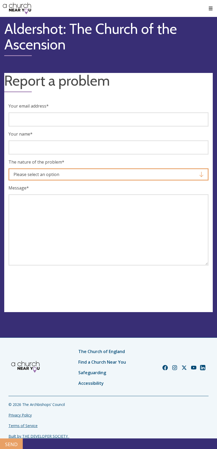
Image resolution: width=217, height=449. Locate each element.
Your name (20, 134)
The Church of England (101, 351)
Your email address (28, 106)
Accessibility (91, 383)
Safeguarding (92, 373)
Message (18, 188)
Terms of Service (23, 425)
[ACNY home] (17, 8)
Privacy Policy (20, 415)
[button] (210, 8)
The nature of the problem (36, 162)
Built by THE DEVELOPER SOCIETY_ (38, 436)
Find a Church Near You (102, 362)
